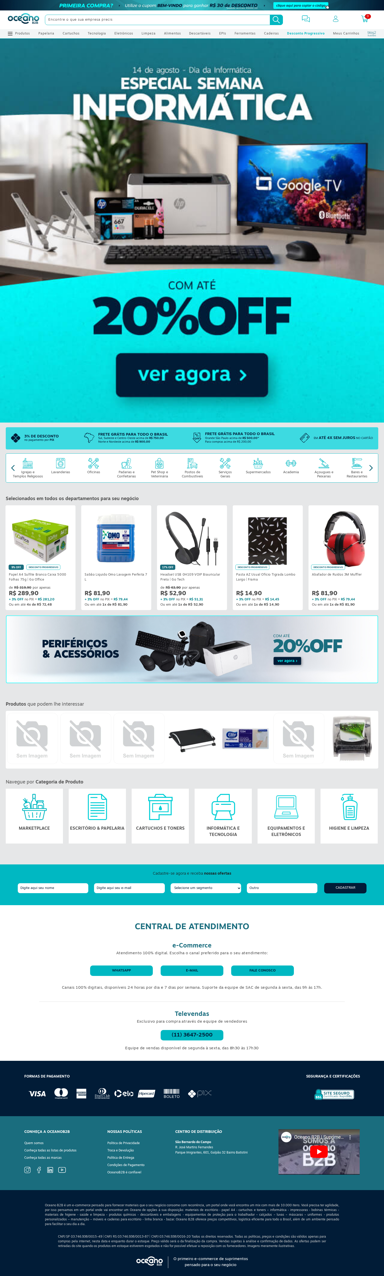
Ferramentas (245, 33)
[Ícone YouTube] (62, 1172)
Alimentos (172, 33)
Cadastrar (345, 887)
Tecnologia (97, 33)
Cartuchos (71, 33)
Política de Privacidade (123, 1143)
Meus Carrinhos (346, 33)
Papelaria (46, 33)
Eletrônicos (123, 33)
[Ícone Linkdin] (50, 1172)
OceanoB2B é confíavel (124, 1172)
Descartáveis (200, 33)
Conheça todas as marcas (43, 1158)
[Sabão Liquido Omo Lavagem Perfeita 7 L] (116, 538)
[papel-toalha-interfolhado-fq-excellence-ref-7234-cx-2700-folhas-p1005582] (245, 738)
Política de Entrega (120, 1158)
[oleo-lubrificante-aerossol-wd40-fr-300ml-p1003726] (298, 738)
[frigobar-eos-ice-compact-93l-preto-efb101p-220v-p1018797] (32, 738)
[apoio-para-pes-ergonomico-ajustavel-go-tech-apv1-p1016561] (192, 738)
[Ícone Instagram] (27, 1172)
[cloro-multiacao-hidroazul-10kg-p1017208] (139, 738)
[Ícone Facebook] (39, 1172)
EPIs (222, 33)
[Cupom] (192, 5)
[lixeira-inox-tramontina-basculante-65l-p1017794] (85, 738)
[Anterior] (9, 739)
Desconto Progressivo (306, 33)
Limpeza (149, 33)
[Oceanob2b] (23, 20)
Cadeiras (271, 33)
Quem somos (34, 1143)
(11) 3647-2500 (192, 1035)
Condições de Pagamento (125, 1165)
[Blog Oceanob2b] (372, 33)
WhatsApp (121, 970)
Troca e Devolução (120, 1150)
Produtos (22, 33)
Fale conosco (262, 970)
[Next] (371, 468)
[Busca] (276, 20)
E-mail (192, 970)
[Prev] (13, 468)
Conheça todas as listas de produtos (50, 1150)
